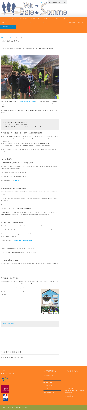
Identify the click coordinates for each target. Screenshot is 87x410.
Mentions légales (48, 385)
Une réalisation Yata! (49, 392)
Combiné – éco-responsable (54, 18)
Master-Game (36, 18)
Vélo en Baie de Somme (8, 38)
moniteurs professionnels (27, 101)
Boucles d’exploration (19, 18)
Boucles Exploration (49, 375)
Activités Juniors (8, 27)
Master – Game (48, 379)
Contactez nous (48, 389)
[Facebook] (41, 2)
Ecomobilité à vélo (75, 22)
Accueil (4, 22)
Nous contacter (8, 324)
